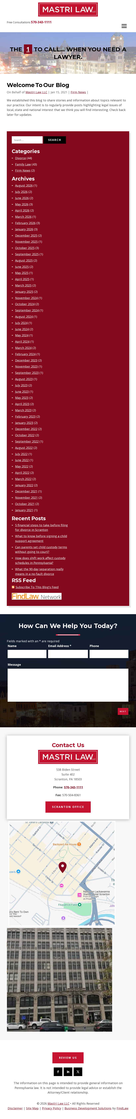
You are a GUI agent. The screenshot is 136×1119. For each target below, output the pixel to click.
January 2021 (24, 510)
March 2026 (23, 217)
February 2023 (25, 416)
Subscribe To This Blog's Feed (37, 587)
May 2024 (21, 335)
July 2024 (21, 323)
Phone (94, 646)
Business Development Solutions (88, 1108)
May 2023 (21, 398)
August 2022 (24, 448)
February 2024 (25, 354)
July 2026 (21, 192)
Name (12, 646)
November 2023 (26, 366)
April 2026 (22, 210)
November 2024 (26, 298)
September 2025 (27, 254)
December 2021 (26, 491)
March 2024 (23, 348)
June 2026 (22, 198)
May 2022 (21, 466)
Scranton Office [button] (68, 807)
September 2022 (27, 441)
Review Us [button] (68, 1058)
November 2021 (26, 498)
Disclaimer (15, 1108)
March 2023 (23, 410)
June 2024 (22, 329)
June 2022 (22, 460)
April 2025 (22, 279)
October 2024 (24, 304)
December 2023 (26, 360)
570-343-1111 (41, 22)
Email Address (59, 646)
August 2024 (24, 317)
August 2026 (24, 185)
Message (14, 665)
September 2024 (27, 310)
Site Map (32, 1108)
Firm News (78, 92)
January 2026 (24, 229)
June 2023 (22, 392)
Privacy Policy (51, 1108)
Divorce (20, 158)
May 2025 (21, 273)
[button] (124, 26)
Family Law (23, 164)
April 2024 (22, 341)
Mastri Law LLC (36, 92)
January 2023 (24, 423)
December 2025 (26, 235)
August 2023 (24, 379)
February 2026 (25, 223)
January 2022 (24, 485)
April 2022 (22, 473)
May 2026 (21, 204)
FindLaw (122, 1108)
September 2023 (27, 373)
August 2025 (24, 260)
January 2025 (24, 292)
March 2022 (23, 479)
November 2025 (26, 242)
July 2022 (21, 454)
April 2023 (22, 404)
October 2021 (24, 504)
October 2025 (24, 248)
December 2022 (26, 429)
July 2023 (21, 385)
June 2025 (22, 267)
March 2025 (23, 285)
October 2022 (24, 435)
